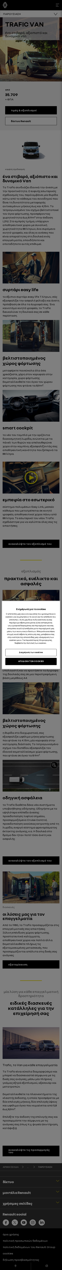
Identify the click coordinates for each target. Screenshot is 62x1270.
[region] (31, 635)
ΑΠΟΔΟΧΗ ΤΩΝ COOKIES (31, 661)
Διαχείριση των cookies (31, 652)
